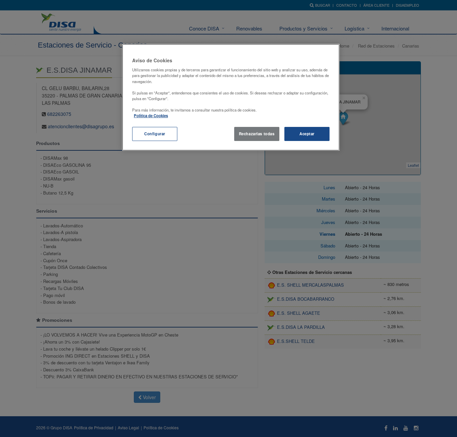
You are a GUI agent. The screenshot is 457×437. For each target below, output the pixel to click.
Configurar (154, 133)
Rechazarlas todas (257, 133)
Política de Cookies (151, 115)
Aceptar (306, 133)
